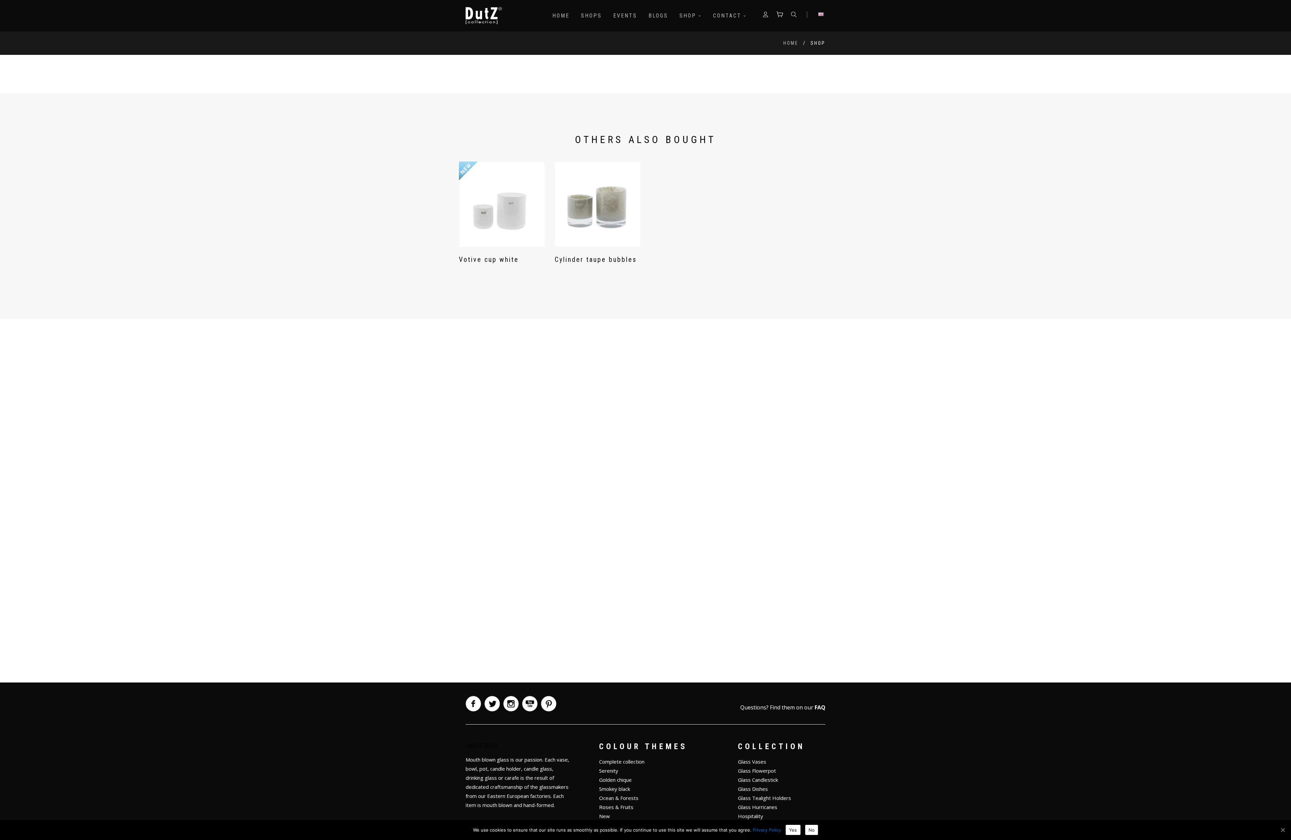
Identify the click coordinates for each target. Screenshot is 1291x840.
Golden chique (615, 779)
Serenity (608, 770)
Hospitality (750, 816)
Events (625, 15)
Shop (689, 15)
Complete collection (621, 761)
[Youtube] (530, 703)
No (812, 830)
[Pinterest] (548, 703)
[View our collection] (780, 15)
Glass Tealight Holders (764, 798)
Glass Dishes (753, 788)
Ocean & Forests (618, 798)
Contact (728, 15)
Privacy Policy (767, 830)
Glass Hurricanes (757, 807)
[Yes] (1282, 830)
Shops (591, 15)
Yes (793, 830)
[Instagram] (511, 703)
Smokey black (614, 788)
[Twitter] (492, 703)
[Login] (765, 15)
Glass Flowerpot (757, 770)
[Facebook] (473, 703)
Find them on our (797, 707)
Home (561, 15)
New (604, 816)
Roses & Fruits (616, 807)
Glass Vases (752, 761)
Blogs (658, 15)
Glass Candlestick (758, 779)
